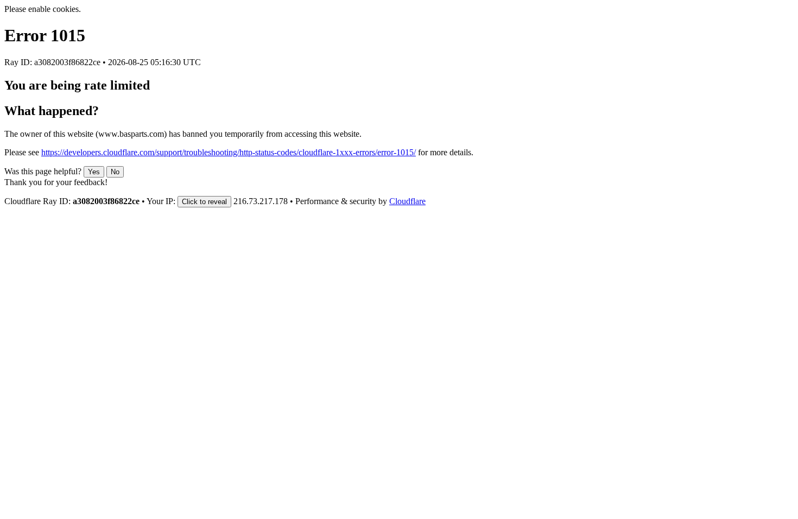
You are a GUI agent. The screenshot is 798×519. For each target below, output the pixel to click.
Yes (94, 172)
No (115, 172)
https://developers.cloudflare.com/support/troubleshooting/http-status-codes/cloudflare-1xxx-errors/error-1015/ (228, 152)
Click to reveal (204, 202)
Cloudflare (407, 201)
